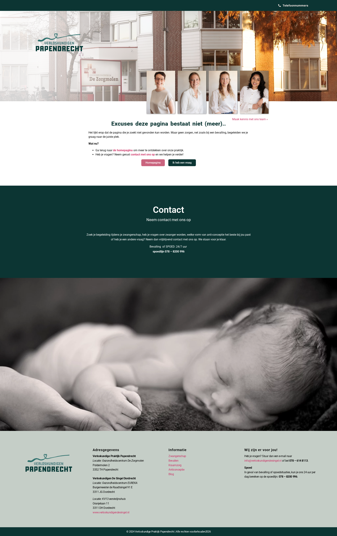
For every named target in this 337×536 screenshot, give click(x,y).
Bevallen (173, 460)
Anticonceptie (176, 469)
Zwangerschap (177, 456)
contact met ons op (143, 154)
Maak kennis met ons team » (250, 119)
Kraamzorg (174, 465)
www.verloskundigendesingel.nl (111, 512)
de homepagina (123, 150)
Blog (171, 474)
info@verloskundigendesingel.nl (263, 460)
